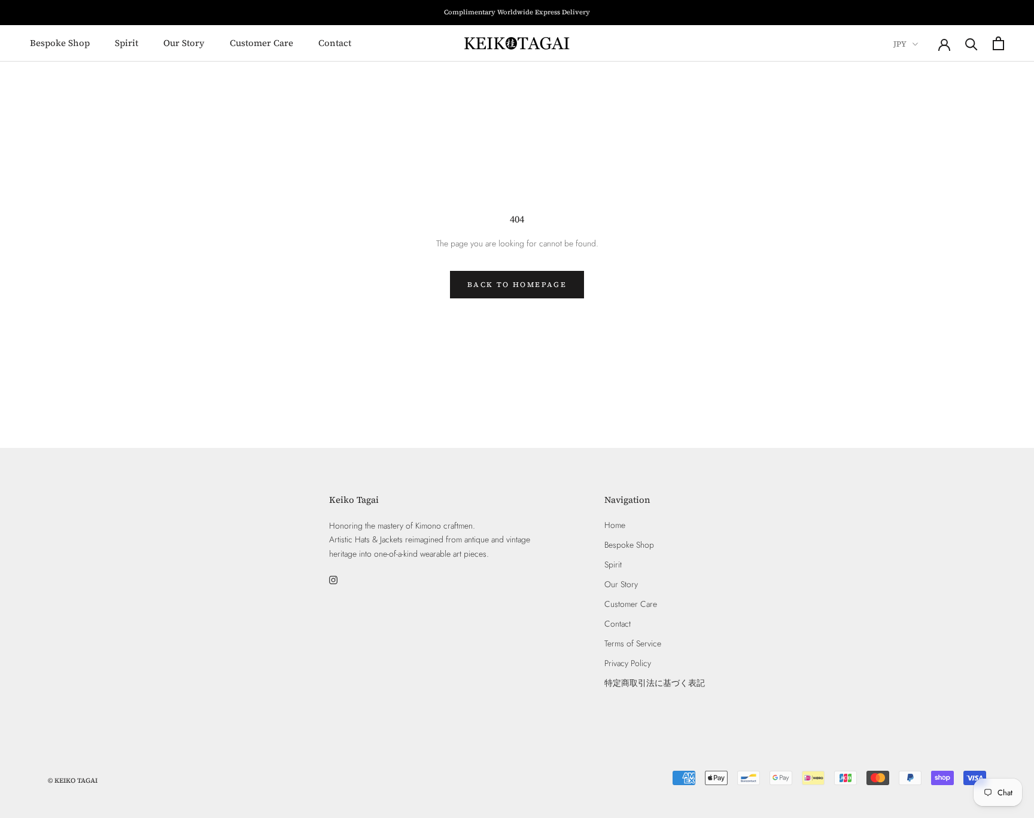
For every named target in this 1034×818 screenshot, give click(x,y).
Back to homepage (517, 284)
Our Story (184, 42)
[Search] (971, 43)
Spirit (126, 42)
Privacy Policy (627, 663)
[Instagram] (333, 580)
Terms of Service (632, 643)
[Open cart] (998, 43)
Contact (334, 42)
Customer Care (261, 42)
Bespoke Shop (60, 42)
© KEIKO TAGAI (73, 780)
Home (614, 525)
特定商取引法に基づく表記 (654, 683)
